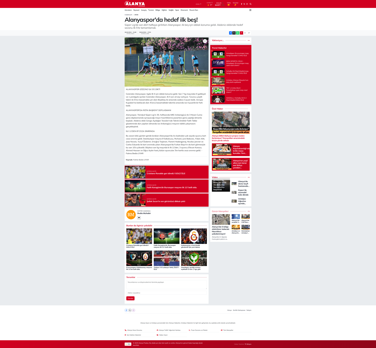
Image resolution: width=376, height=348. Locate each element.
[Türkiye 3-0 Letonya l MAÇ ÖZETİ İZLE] (166, 258)
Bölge (157, 10)
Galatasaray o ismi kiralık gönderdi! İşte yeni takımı (190, 246)
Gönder (130, 298)
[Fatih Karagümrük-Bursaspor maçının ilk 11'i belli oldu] (166, 236)
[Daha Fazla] (241, 33)
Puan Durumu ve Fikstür (199, 330)
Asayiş (144, 10)
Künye (229, 310)
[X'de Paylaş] (234, 33)
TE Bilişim (248, 344)
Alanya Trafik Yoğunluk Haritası (169, 330)
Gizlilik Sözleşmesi (239, 310)
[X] (130, 310)
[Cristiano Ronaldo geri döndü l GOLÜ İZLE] (139, 236)
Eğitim (164, 10)
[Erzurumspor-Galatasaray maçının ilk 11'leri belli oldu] (139, 258)
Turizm (151, 10)
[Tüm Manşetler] (249, 211)
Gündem (128, 10)
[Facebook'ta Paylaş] (230, 33)
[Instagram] (133, 310)
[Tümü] (249, 40)
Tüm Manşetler (228, 330)
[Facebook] (126, 310)
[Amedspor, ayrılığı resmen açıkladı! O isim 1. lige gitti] (194, 258)
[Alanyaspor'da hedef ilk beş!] (167, 62)
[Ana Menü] (250, 10)
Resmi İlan (193, 10)
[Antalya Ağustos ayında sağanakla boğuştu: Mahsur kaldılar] (234, 201)
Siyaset (136, 10)
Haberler (128, 15)
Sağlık (171, 10)
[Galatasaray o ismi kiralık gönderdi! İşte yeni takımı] (194, 236)
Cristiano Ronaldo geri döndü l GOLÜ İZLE (137, 246)
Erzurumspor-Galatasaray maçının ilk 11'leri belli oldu (139, 268)
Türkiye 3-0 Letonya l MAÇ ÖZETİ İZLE (166, 268)
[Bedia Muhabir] (131, 214)
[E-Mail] (139, 217)
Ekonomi (184, 10)
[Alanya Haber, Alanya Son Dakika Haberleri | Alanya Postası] (135, 3)
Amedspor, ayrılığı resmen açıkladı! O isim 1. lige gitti (190, 268)
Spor (177, 10)
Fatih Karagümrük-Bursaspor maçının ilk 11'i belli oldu (165, 246)
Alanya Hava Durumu (134, 330)
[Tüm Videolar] (249, 177)
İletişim (249, 310)
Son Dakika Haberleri (134, 335)
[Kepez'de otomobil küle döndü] (234, 192)
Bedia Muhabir (144, 213)
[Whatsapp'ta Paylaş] (237, 33)
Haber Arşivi (163, 335)
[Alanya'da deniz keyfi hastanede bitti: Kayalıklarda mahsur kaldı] (234, 183)
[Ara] (250, 4)
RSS (128, 344)
